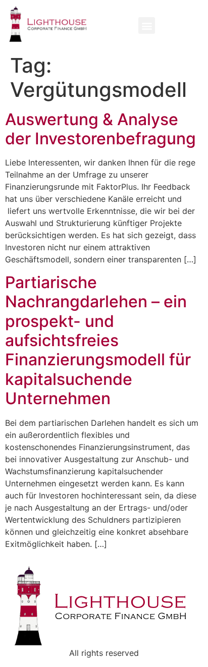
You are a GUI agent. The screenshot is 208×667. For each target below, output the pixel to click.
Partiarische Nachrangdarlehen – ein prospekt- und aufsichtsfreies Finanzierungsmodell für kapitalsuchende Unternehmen (98, 340)
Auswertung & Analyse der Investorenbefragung (100, 128)
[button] (146, 25)
